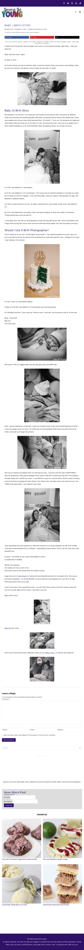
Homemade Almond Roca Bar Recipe (56, 905)
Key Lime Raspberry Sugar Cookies (55, 859)
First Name (7, 797)
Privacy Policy (52, 939)
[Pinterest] (76, 3)
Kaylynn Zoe (9, 29)
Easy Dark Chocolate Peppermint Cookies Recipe (19, 859)
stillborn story (50, 653)
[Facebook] (64, 3)
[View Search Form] (80, 12)
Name (5, 730)
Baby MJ (8, 628)
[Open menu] (75, 12)
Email (32, 730)
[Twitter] (68, 3)
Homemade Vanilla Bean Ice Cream (14, 905)
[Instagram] (72, 3)
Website (60, 730)
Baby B (7, 595)
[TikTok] (80, 3)
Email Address (8, 801)
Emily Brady (22, 576)
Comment (6, 699)
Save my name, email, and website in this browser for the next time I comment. (30, 735)
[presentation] (21, 838)
